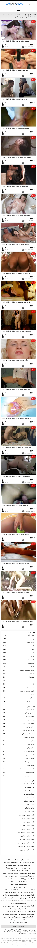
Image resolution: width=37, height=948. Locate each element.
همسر (18, 694)
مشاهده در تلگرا (27, 4)
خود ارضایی (18, 677)
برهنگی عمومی (18, 701)
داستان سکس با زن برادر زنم (26, 843)
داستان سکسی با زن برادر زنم (19, 919)
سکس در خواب (18, 727)
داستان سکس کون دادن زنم (9, 911)
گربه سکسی (18, 680)
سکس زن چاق (18, 758)
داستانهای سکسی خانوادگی (18, 768)
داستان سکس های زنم (9, 906)
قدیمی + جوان (18, 687)
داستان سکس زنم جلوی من (10, 889)
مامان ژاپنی (18, 673)
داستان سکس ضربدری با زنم (11, 895)
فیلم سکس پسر (18, 775)
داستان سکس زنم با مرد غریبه (19, 884)
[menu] (18, 10)
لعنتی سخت (18, 663)
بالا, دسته (30, 632)
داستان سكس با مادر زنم (27, 818)
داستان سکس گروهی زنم (10, 914)
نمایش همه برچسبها (18, 926)
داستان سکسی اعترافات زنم (12, 917)
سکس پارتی (18, 744)
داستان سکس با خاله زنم (27, 829)
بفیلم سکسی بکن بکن (18, 734)
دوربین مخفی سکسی (18, 730)
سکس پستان (18, 765)
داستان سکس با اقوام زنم (27, 825)
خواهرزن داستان (29, 808)
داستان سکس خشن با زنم (11, 862)
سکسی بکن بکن (18, 713)
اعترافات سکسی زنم (28, 783)
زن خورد (18, 656)
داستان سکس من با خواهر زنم (10, 898)
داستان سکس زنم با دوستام (27, 873)
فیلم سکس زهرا (18, 761)
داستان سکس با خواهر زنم (27, 836)
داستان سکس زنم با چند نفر (27, 889)
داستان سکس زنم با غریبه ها (18, 881)
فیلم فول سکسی (18, 772)
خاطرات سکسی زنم (28, 797)
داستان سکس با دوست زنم (26, 839)
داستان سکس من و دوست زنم (25, 906)
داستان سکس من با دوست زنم (25, 900)
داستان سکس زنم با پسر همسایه (19, 887)
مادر (18, 649)
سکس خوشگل (18, 709)
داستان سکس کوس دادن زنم (27, 911)
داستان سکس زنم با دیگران (11, 876)
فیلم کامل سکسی (18, 716)
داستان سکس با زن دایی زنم (26, 850)
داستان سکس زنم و (10, 892)
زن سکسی (18, 720)
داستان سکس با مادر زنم (27, 862)
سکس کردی (18, 741)
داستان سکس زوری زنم (27, 895)
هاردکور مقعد (18, 666)
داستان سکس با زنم (25, 859)
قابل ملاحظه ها (18, 659)
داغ (18, 684)
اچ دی (18, 639)
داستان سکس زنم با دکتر (27, 876)
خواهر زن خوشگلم (29, 801)
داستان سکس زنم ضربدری (25, 892)
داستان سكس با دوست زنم (26, 815)
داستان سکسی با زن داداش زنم (18, 922)
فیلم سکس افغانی (18, 737)
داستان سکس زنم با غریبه (10, 878)
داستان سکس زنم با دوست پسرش (18, 870)
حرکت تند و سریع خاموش (18, 670)
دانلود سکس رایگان (18, 754)
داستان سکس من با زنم (9, 900)
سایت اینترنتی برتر (28, 706)
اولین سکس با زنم (29, 790)
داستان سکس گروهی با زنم (26, 914)
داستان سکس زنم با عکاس (26, 878)
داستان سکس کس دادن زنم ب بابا (18, 908)
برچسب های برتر (28, 781)
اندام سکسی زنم (29, 787)
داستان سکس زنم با (27, 868)
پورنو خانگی (18, 635)
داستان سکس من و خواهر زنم (19, 903)
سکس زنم (24, 945)
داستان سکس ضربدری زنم (27, 898)
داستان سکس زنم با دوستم (10, 873)
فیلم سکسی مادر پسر (18, 723)
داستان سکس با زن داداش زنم (26, 846)
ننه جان (18, 698)
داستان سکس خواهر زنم (24, 865)
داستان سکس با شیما (12, 859)
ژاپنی (18, 645)
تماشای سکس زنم (29, 794)
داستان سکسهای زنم (27, 917)
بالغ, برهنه (18, 652)
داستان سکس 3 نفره (28, 822)
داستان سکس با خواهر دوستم (26, 832)
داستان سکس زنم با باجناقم (12, 868)
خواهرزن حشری (29, 804)
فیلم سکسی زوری (18, 751)
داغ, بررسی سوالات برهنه (18, 691)
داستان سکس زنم (11, 865)
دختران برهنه (18, 642)
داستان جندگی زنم (29, 811)
